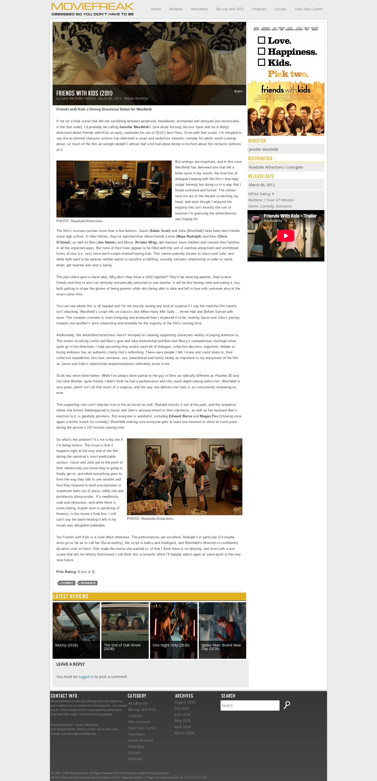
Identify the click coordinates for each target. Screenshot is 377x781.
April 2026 (182, 726)
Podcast (135, 758)
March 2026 (184, 732)
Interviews (199, 8)
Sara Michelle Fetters (78, 98)
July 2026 (181, 708)
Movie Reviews (136, 98)
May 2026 (182, 720)
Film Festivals (139, 721)
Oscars (280, 8)
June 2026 (182, 714)
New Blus (136, 746)
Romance (88, 583)
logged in (86, 676)
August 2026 (184, 702)
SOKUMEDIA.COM (195, 777)
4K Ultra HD (138, 703)
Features (259, 8)
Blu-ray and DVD (230, 8)
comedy (67, 583)
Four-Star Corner (309, 8)
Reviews (176, 8)
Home (156, 8)
